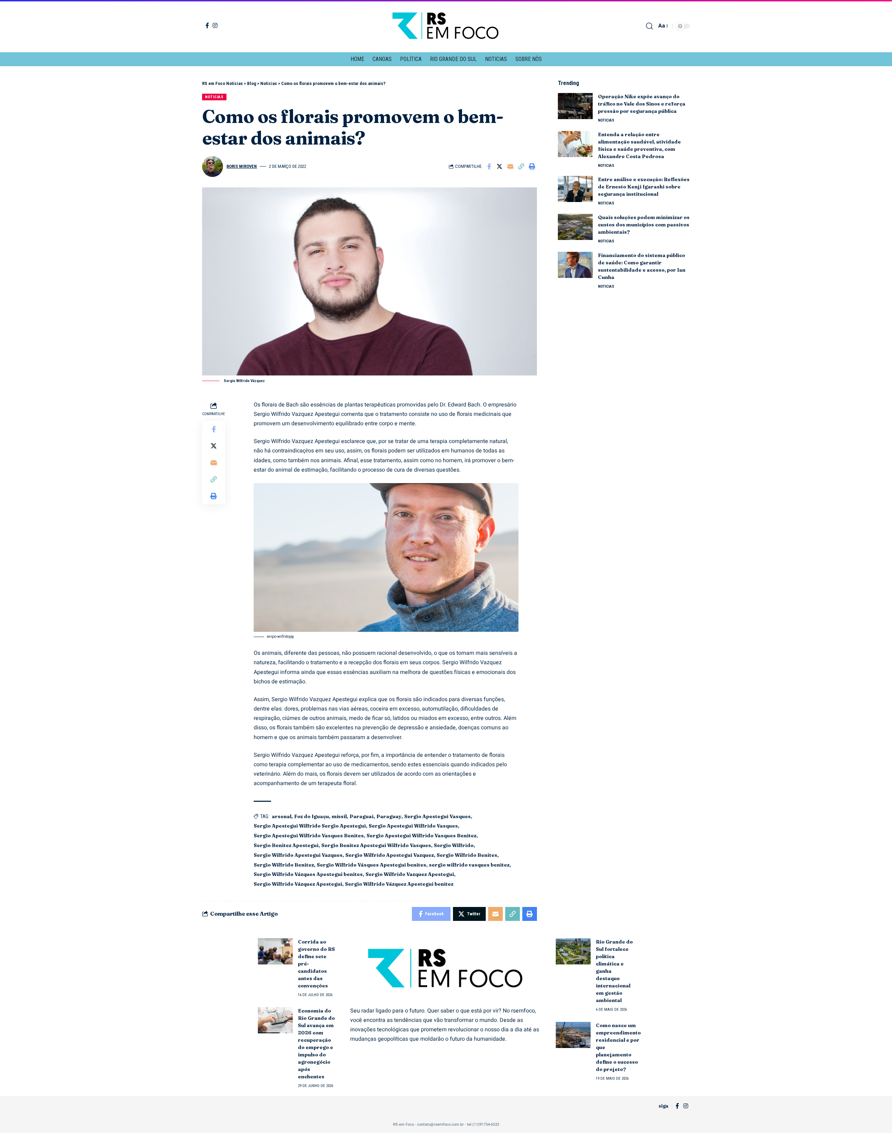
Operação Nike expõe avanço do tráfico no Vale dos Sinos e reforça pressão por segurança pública (641, 103)
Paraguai (361, 816)
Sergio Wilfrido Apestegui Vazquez (389, 855)
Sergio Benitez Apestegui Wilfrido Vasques (376, 845)
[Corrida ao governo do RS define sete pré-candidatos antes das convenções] (275, 951)
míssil (339, 816)
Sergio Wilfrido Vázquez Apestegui (298, 884)
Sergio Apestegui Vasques (437, 816)
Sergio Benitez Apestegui (286, 845)
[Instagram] (215, 25)
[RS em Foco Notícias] (446, 26)
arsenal (281, 816)
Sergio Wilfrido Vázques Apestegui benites (308, 874)
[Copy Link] (521, 166)
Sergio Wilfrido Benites (467, 855)
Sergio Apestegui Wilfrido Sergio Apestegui (310, 826)
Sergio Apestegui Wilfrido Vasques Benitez (421, 835)
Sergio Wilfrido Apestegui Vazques (298, 855)
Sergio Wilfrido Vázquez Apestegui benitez (399, 884)
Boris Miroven (241, 166)
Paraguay (388, 816)
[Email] (510, 166)
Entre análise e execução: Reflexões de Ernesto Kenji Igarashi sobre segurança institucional (644, 186)
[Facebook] (207, 25)
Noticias (214, 96)
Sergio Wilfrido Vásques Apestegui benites (371, 865)
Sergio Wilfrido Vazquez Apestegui (410, 874)
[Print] (532, 166)
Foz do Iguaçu (311, 816)
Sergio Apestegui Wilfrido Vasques (413, 826)
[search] (649, 26)
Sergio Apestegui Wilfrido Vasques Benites (309, 835)
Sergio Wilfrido (454, 845)
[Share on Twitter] (500, 166)
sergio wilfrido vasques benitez (469, 865)
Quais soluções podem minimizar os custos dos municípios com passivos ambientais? (644, 224)
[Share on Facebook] (489, 166)
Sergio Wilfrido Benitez (284, 865)
